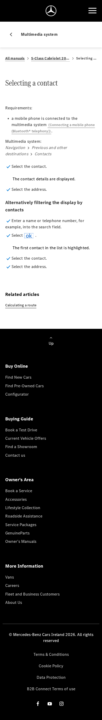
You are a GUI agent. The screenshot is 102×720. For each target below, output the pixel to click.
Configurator (17, 394)
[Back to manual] (13, 34)
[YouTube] (50, 703)
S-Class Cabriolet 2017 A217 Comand (50, 58)
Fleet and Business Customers (32, 594)
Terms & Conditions (51, 654)
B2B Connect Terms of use (51, 689)
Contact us (15, 455)
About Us (13, 602)
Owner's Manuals (20, 541)
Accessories (16, 499)
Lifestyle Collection (22, 507)
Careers (12, 585)
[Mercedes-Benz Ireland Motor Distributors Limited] (51, 10)
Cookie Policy (51, 666)
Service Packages (20, 524)
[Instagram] (61, 703)
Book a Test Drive (21, 430)
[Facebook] (38, 703)
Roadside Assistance (23, 516)
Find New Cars (18, 377)
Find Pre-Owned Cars (24, 386)
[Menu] (92, 10)
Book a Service (18, 490)
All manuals (15, 58)
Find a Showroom (21, 446)
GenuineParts (17, 533)
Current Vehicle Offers (25, 438)
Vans (9, 577)
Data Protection (51, 677)
